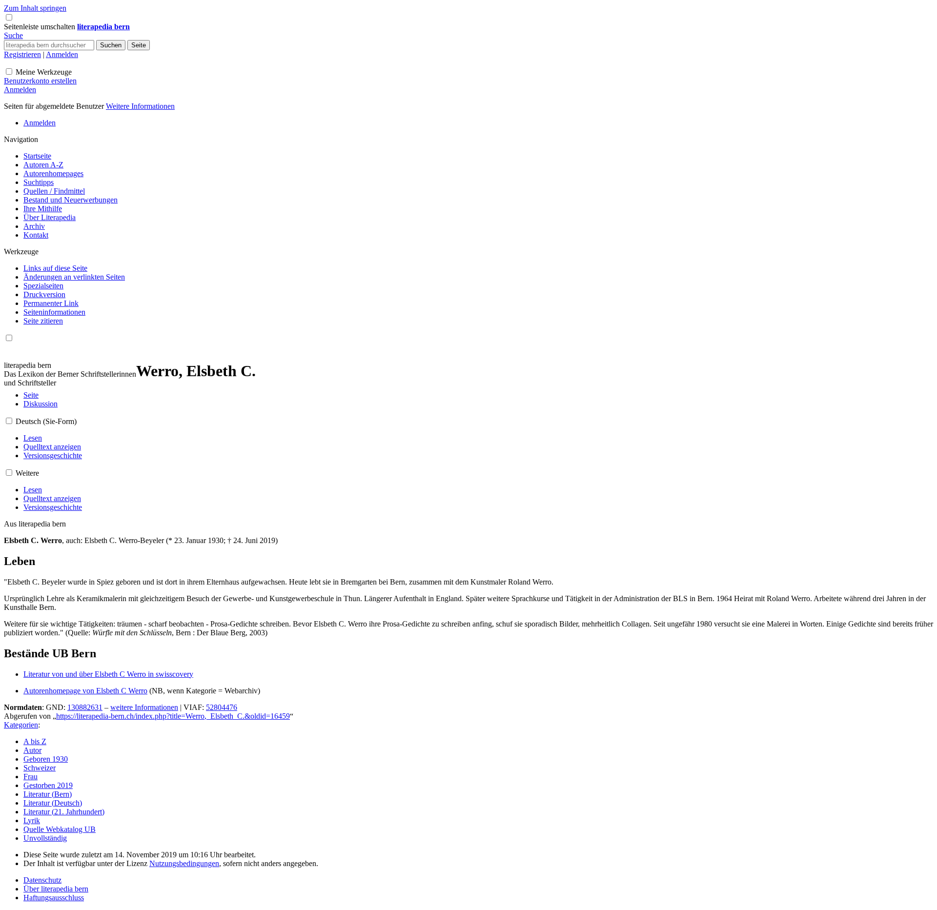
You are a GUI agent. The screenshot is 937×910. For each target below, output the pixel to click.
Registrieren (22, 54)
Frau (30, 776)
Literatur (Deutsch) (52, 803)
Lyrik (31, 820)
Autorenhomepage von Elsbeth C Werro (85, 691)
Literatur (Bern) (47, 794)
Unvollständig (45, 838)
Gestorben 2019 (48, 785)
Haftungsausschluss (53, 897)
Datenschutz (42, 880)
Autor (32, 750)
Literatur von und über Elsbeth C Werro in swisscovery (108, 674)
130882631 (84, 707)
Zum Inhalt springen (35, 8)
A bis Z (34, 741)
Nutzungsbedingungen (184, 863)
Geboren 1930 (45, 759)
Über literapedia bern (55, 889)
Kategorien (21, 725)
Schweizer (39, 768)
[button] (40, 26)
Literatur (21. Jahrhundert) (63, 812)
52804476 (221, 707)
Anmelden (62, 54)
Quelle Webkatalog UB (59, 829)
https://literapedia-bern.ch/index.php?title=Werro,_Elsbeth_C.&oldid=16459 (173, 716)
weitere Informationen (144, 707)
